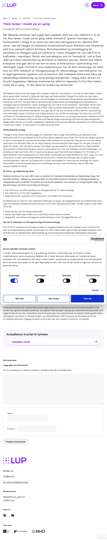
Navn (10, 413)
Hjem (5, 18)
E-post (11, 428)
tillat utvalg (54, 298)
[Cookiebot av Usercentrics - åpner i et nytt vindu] (92, 239)
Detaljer (95, 290)
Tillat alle (88, 298)
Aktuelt (14, 18)
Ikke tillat (20, 298)
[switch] (40, 281)
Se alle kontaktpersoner (15, 482)
